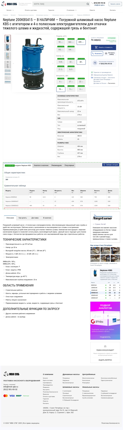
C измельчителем (87, 393)
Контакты (113, 10)
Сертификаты (47, 382)
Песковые (66, 393)
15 (61, 88)
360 (71, 41)
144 (71, 49)
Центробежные (88, 374)
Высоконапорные (68, 382)
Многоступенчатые (88, 378)
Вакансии (46, 394)
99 (61, 41)
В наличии (47, 218)
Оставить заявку (111, 53)
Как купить (23, 218)
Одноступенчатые (106, 380)
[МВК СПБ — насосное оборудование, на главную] (9, 4)
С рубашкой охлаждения (109, 393)
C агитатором (67, 391)
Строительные (67, 395)
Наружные (66, 380)
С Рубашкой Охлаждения (71, 400)
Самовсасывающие (107, 398)
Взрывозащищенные (88, 395)
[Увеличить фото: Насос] (33, 63)
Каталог (45, 378)
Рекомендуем (57, 165)
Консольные (86, 380)
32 (71, 61)
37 (71, 81)
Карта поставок (48, 380)
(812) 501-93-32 (99, 3)
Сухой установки (87, 398)
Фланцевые (86, 382)
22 (81, 61)
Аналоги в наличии (41, 165)
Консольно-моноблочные (109, 378)
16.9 (71, 69)
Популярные (69, 165)
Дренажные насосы (71, 374)
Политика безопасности (50, 392)
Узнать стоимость (106, 47)
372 (81, 41)
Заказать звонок (115, 4)
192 (61, 49)
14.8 (61, 61)
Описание (10, 218)
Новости (92, 10)
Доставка (35, 218)
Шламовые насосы (71, 387)
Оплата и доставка (31, 10)
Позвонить (98, 53)
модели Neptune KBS (18, 165)
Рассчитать (111, 83)
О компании (48, 374)
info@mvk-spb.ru (99, 5)
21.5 (61, 69)
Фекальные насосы (90, 387)
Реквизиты (46, 387)
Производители (48, 385)
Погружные (66, 378)
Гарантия (51, 10)
